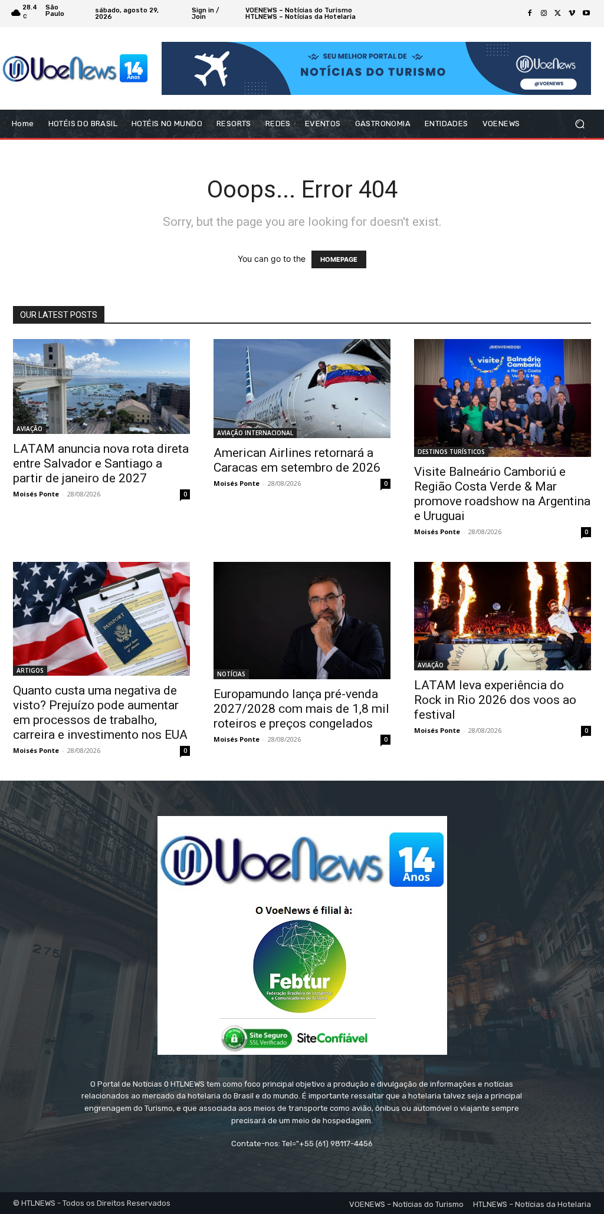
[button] (579, 124)
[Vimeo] (572, 13)
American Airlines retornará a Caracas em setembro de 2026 (297, 460)
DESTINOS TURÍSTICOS (451, 452)
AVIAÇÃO (29, 429)
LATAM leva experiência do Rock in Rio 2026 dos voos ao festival (495, 700)
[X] (558, 13)
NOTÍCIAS (231, 674)
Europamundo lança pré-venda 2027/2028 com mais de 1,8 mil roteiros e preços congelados (301, 709)
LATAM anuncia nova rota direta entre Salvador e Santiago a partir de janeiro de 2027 (101, 463)
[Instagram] (544, 13)
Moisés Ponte (36, 493)
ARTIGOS (30, 670)
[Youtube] (586, 13)
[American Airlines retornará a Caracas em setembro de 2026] (302, 388)
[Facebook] (530, 13)
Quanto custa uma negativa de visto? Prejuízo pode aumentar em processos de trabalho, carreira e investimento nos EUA (100, 712)
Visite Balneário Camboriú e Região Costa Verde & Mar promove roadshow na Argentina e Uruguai (502, 494)
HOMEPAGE (338, 259)
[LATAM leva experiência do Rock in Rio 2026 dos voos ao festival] (502, 616)
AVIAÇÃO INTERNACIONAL (255, 433)
